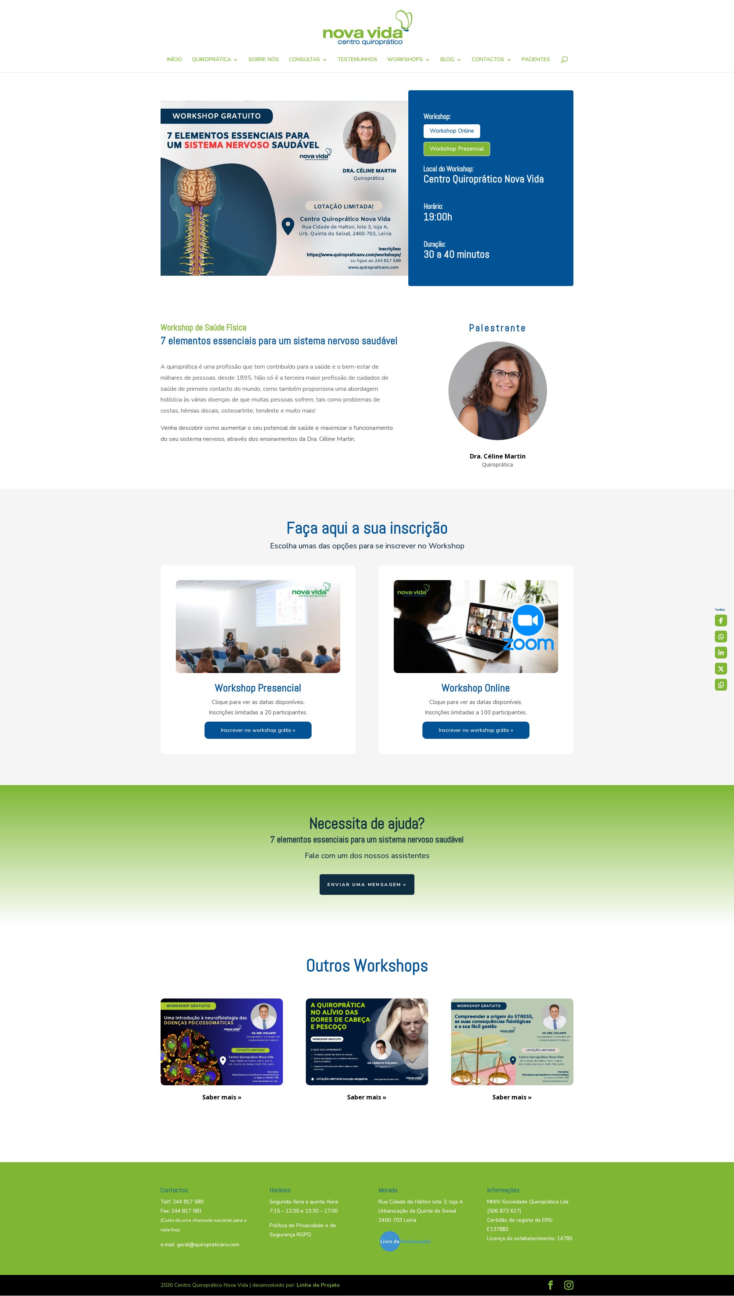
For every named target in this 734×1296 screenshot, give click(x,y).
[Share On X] (721, 668)
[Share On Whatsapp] (721, 636)
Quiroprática (211, 60)
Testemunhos (357, 60)
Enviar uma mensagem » (366, 884)
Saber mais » (222, 1097)
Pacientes (536, 60)
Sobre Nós (263, 60)
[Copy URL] (721, 684)
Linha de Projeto (318, 1285)
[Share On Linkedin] (721, 652)
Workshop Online (452, 131)
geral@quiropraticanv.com (208, 1244)
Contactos (488, 60)
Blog (447, 60)
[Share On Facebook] (721, 620)
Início (174, 60)
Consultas (304, 60)
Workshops (405, 60)
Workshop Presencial (457, 149)
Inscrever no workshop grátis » (258, 730)
